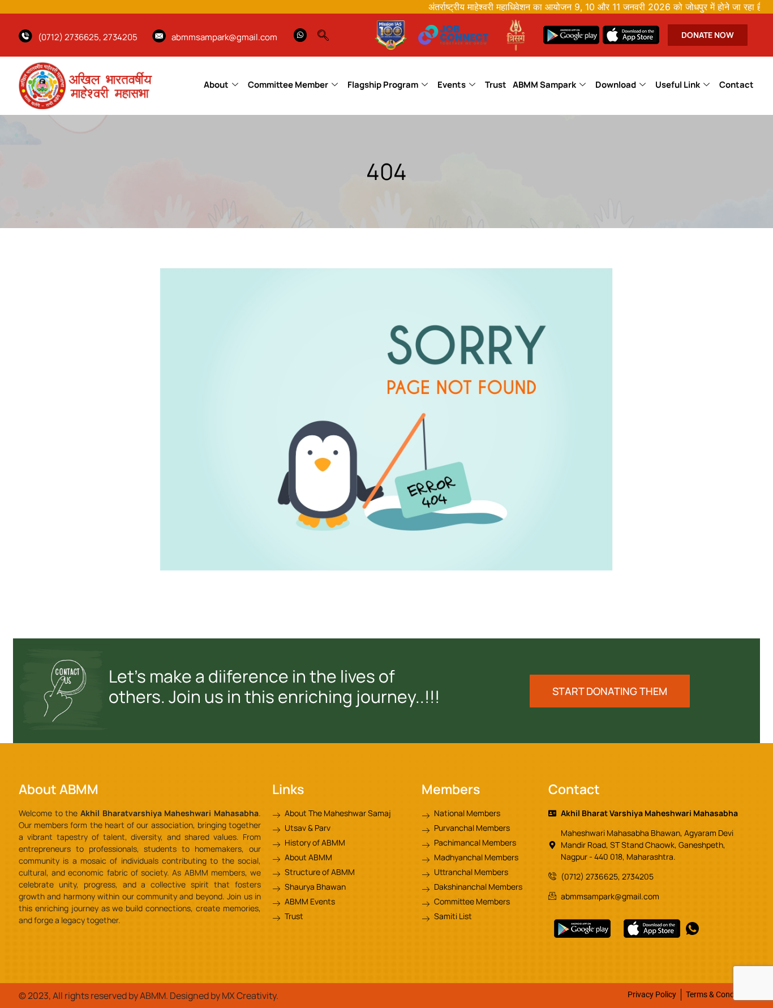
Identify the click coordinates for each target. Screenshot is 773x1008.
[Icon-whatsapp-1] (692, 928)
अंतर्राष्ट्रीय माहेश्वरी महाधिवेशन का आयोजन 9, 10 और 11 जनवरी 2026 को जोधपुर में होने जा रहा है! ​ (571, 6)
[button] (328, 32)
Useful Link (677, 85)
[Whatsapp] (300, 34)
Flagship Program (382, 85)
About (216, 85)
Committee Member (288, 85)
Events (451, 85)
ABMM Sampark (544, 85)
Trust (495, 85)
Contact (736, 85)
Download (615, 85)
